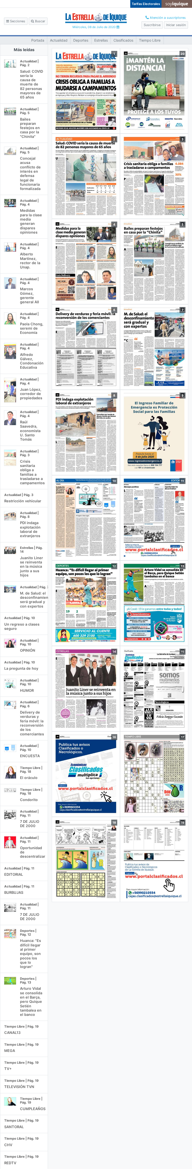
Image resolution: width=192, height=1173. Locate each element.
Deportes (80, 40)
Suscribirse (152, 25)
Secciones (17, 21)
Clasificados (123, 40)
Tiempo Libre (149, 40)
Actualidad (59, 40)
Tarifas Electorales (146, 4)
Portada (37, 40)
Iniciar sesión (176, 25)
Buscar (39, 21)
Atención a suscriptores (167, 18)
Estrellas (101, 40)
